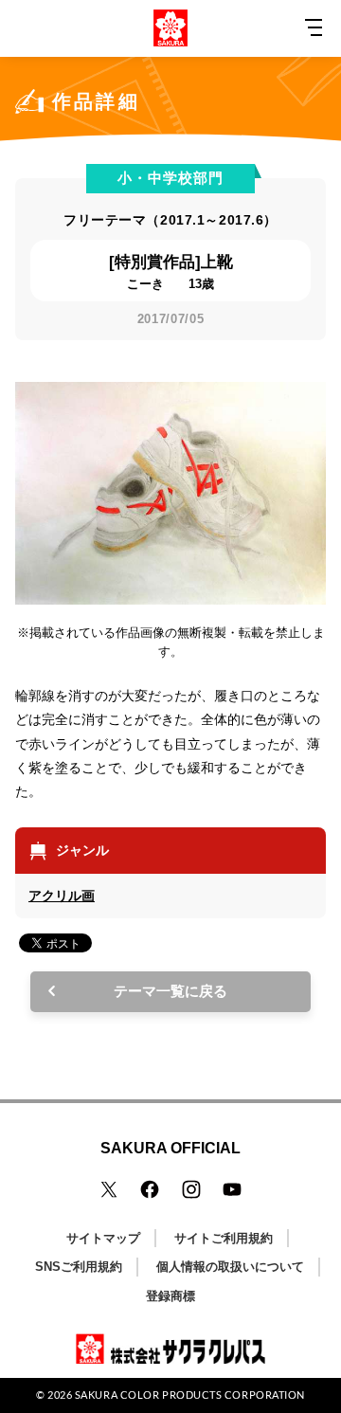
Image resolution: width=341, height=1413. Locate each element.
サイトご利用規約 (223, 1238)
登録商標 (170, 1296)
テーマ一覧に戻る (170, 991)
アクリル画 (61, 895)
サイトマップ (103, 1238)
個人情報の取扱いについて (230, 1266)
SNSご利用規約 (78, 1266)
